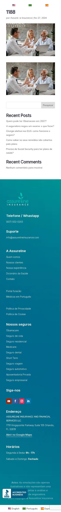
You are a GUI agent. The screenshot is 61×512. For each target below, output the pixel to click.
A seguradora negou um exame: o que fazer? (30, 126)
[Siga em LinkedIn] (28, 401)
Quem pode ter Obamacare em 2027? (26, 121)
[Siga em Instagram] (21, 401)
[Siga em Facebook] (15, 401)
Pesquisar (48, 105)
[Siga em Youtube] (8, 401)
